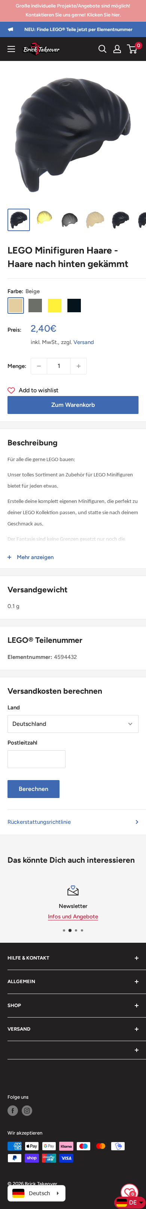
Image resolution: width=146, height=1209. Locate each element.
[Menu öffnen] (11, 49)
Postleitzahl (22, 742)
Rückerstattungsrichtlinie (39, 822)
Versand (83, 342)
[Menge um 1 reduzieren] (39, 366)
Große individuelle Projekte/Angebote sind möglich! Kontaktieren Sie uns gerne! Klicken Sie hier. (73, 10)
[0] (132, 49)
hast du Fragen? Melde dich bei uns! (90, 916)
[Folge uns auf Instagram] (27, 1110)
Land (13, 707)
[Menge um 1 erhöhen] (78, 366)
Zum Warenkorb (73, 404)
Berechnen (33, 788)
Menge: (16, 366)
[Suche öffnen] (102, 49)
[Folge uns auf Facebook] (12, 1110)
